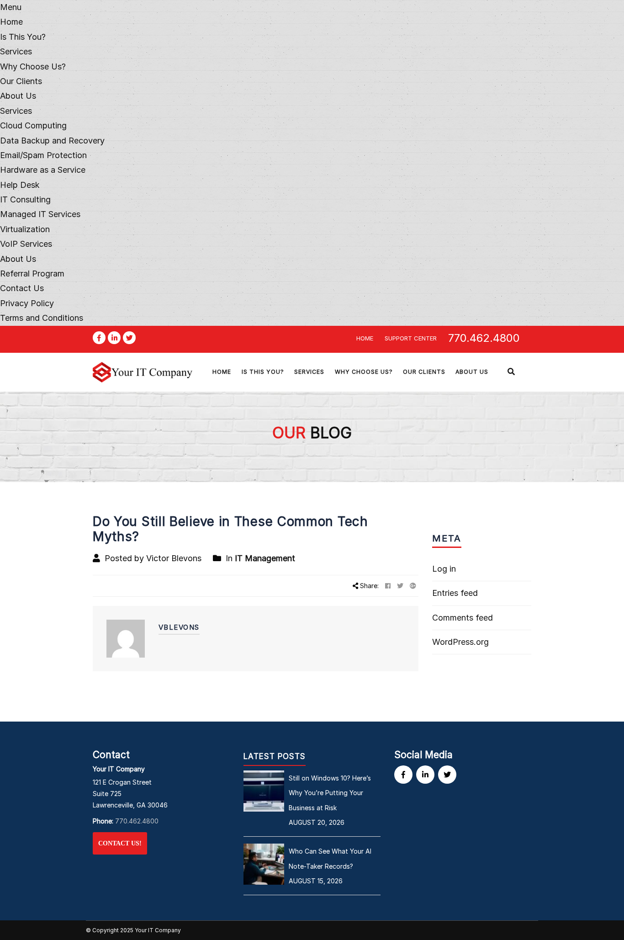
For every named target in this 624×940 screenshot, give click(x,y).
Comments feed (462, 617)
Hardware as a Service (42, 170)
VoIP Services (26, 244)
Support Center (411, 338)
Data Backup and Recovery (52, 140)
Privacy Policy (27, 303)
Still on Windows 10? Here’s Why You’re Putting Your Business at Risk (330, 793)
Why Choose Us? (33, 66)
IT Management (265, 558)
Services (16, 111)
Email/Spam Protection (43, 155)
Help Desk (20, 185)
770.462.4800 (484, 338)
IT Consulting (25, 199)
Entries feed (455, 593)
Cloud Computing (33, 125)
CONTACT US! (120, 843)
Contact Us (22, 288)
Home (11, 22)
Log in (444, 569)
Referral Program (32, 273)
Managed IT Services (40, 214)
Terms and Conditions (41, 318)
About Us (18, 96)
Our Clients (21, 81)
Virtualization (25, 229)
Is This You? (23, 37)
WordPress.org (460, 642)
